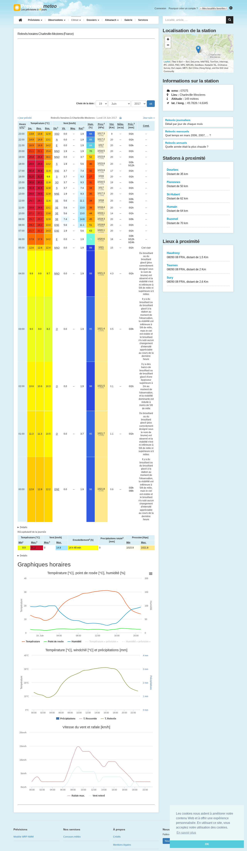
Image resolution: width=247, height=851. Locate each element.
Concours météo (72, 836)
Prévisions (34, 20)
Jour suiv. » (149, 118)
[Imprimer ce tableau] (120, 118)
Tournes (186, 267)
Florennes (177, 184)
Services (143, 20)
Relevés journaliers (184, 121)
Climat (75, 20)
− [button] (168, 45)
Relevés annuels (186, 144)
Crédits (117, 836)
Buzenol (177, 220)
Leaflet (167, 61)
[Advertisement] (86, 70)
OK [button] (207, 844)
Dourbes (177, 171)
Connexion (160, 8)
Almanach (111, 20)
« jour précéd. (25, 118)
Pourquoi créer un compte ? (183, 8)
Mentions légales (122, 844)
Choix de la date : (85, 103)
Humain (177, 208)
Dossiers (92, 20)
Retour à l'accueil (36, 7)
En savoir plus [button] (186, 832)
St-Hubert (177, 196)
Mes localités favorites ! (214, 8)
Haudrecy (187, 255)
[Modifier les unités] (231, 8)
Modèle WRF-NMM (24, 836)
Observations (55, 20)
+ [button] (168, 39)
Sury (187, 279)
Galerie (128, 20)
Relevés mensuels (188, 133)
